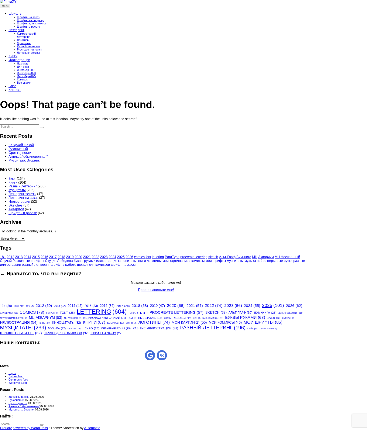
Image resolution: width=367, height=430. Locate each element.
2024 (112, 257)
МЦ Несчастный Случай (104, 317)
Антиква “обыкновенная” (28, 156)
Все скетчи (24, 82)
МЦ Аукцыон (72, 318)
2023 (104, 257)
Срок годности (19, 153)
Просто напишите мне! (156, 290)
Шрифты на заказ (28, 17)
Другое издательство (13, 318)
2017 (53, 257)
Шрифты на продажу (30, 20)
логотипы (154, 261)
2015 (36, 257)
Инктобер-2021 (26, 70)
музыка (250, 261)
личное (131, 323)
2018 (61, 257)
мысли (74, 328)
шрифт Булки (268, 329)
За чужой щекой (21, 145)
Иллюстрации (19, 60)
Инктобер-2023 (26, 73)
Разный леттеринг (28, 46)
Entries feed (15, 376)
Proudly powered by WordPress (24, 428)
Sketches (15, 205)
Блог (12, 86)
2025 (121, 257)
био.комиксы (212, 318)
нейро (261, 261)
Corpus (52, 313)
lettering (158, 257)
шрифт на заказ (123, 264)
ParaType (172, 257)
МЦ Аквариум (263, 257)
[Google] (150, 355)
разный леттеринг (36, 264)
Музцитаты (24, 43)
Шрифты (15, 13)
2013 (19, 257)
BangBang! (9, 313)
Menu (5, 6)
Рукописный (18, 149)
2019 (70, 257)
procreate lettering (193, 257)
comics (139, 257)
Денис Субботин (290, 313)
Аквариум (16, 209)
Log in (12, 373)
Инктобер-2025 (26, 76)
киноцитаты (127, 261)
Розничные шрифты (28, 261)
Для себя (23, 66)
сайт (252, 328)
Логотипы (23, 40)
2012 (10, 257)
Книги (12, 56)
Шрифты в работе (28, 26)
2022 (95, 257)
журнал (288, 318)
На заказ (22, 63)
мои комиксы (194, 261)
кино (45, 323)
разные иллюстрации (155, 328)
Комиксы (22, 79)
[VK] (162, 355)
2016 (44, 257)
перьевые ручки (279, 261)
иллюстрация (106, 261)
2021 (87, 257)
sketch (213, 257)
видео (273, 318)
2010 (30, 306)
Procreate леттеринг (29, 49)
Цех (196, 318)
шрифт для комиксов (93, 264)
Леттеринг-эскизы (28, 52)
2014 (27, 257)
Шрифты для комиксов (32, 23)
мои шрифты (216, 261)
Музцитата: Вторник (24, 160)
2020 (78, 257)
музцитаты (235, 261)
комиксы (115, 323)
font (148, 257)
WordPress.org (17, 382)
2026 (129, 257)
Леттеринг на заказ (23, 198)
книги (141, 261)
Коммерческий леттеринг (26, 35)
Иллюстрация (19, 201)
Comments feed (18, 379)
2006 (19, 306)
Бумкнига (243, 257)
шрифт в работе (63, 264)
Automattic (92, 428)
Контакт (14, 90)
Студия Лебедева (59, 261)
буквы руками (84, 261)
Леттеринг (16, 30)
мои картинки (173, 261)
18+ (3, 257)
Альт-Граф (227, 257)
